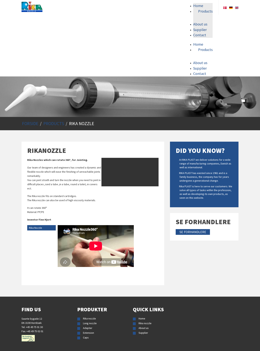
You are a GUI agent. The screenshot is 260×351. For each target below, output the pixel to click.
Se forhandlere (192, 232)
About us (144, 328)
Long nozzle (90, 323)
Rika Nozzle (35, 228)
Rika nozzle (89, 318)
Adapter (87, 328)
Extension (88, 332)
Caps (86, 337)
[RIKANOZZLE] (32, 7)
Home (142, 318)
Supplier (143, 332)
